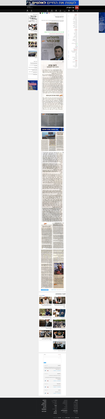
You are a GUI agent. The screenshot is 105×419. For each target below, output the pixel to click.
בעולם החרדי (76, 408)
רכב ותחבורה (65, 408)
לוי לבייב (63, 18)
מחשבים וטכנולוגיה (64, 409)
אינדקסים (44, 400)
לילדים (66, 405)
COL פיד (44, 406)
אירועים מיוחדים (54, 402)
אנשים (56, 406)
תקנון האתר (44, 411)
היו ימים (77, 413)
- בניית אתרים (75, 417)
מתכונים (55, 413)
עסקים (45, 401)
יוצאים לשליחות (75, 406)
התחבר (28, 6)
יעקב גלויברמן (35, 31)
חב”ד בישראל (76, 401)
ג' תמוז (56, 401)
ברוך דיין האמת (76, 407)
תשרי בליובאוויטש (64, 412)
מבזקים (55, 411)
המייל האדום (43, 404)
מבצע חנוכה (55, 400)
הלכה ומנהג (65, 400)
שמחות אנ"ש (35, 49)
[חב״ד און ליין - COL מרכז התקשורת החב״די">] (72, 7)
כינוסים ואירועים (75, 402)
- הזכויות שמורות (57, 417)
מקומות (56, 407)
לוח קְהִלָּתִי (44, 403)
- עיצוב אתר (66, 417)
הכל (68, 57)
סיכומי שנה (55, 404)
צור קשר (44, 407)
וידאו (56, 410)
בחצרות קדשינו (76, 404)
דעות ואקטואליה (65, 402)
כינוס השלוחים (65, 411)
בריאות (66, 407)
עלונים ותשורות (65, 401)
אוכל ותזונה (65, 406)
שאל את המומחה (64, 403)
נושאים (56, 408)
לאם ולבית (65, 404)
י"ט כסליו (66, 413)
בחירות (56, 403)
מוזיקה (66, 405)
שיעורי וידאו (76, 411)
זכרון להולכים (76, 412)
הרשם (29, 6)
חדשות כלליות (76, 409)
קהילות (77, 403)
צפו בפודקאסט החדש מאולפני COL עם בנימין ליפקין (56, 33)
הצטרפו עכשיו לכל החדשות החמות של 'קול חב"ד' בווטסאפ (53, 32)
